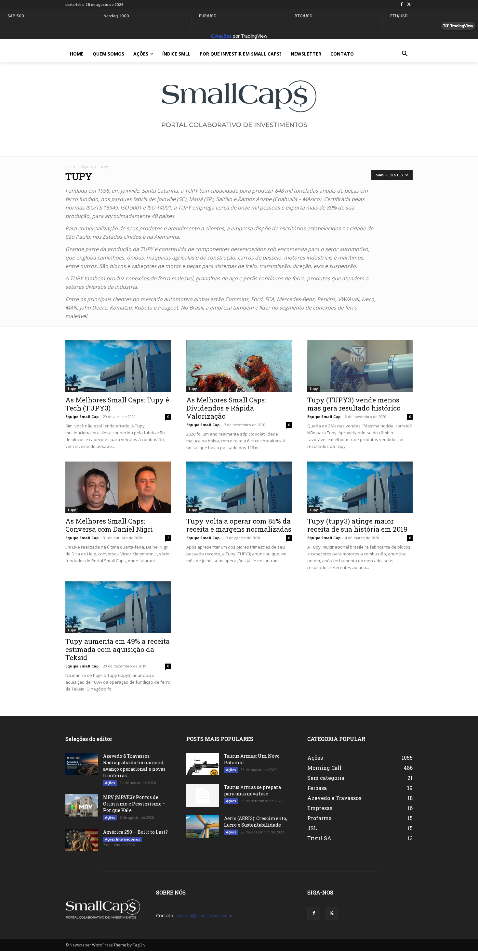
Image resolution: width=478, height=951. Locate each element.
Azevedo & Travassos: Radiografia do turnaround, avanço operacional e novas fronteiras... (134, 766)
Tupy (71, 389)
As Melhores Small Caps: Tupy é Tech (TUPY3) (117, 403)
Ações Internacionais (122, 839)
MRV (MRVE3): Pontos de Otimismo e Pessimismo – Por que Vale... (134, 803)
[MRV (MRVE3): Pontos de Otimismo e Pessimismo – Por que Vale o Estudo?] (81, 805)
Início (70, 166)
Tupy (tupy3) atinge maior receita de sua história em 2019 (357, 525)
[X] (409, 4)
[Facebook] (401, 4)
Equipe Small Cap (82, 416)
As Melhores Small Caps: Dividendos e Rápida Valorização (226, 408)
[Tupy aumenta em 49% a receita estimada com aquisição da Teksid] (118, 607)
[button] (405, 54)
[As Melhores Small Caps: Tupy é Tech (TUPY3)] (118, 366)
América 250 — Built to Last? (135, 832)
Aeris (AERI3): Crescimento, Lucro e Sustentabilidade (255, 821)
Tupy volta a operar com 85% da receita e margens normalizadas (238, 525)
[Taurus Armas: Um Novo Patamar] (202, 764)
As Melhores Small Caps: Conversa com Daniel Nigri (109, 525)
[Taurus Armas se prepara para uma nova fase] (202, 795)
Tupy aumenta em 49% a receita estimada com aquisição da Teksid (117, 649)
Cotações (221, 36)
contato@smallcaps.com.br (204, 915)
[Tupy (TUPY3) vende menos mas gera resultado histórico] (360, 366)
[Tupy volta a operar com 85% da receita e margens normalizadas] (239, 487)
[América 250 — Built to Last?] (81, 840)
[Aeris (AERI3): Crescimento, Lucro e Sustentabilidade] (202, 826)
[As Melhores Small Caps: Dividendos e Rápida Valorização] (239, 366)
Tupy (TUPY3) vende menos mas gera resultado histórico (354, 403)
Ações (87, 166)
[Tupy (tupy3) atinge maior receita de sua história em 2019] (360, 487)
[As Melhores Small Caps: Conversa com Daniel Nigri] (118, 487)
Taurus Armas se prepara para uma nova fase (252, 790)
